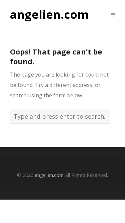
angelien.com (49, 15)
